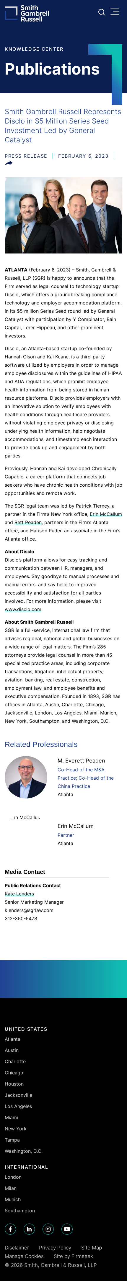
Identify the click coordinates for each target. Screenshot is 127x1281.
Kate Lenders (19, 894)
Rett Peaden (28, 522)
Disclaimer (17, 1248)
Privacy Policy (55, 1248)
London (13, 1177)
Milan (11, 1188)
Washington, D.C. (24, 1151)
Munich (13, 1199)
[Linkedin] (29, 1229)
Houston (14, 1084)
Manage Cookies (24, 1256)
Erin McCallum (106, 514)
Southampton (20, 1211)
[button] (9, 164)
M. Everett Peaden (81, 760)
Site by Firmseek (73, 1256)
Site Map (91, 1248)
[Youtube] (67, 1229)
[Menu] (116, 12)
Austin (12, 1050)
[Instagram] (48, 1229)
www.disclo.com (23, 609)
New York (16, 1129)
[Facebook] (10, 1229)
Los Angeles (18, 1106)
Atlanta (65, 794)
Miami (11, 1117)
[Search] (101, 12)
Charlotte (15, 1061)
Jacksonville (18, 1095)
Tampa (12, 1140)
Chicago (14, 1073)
